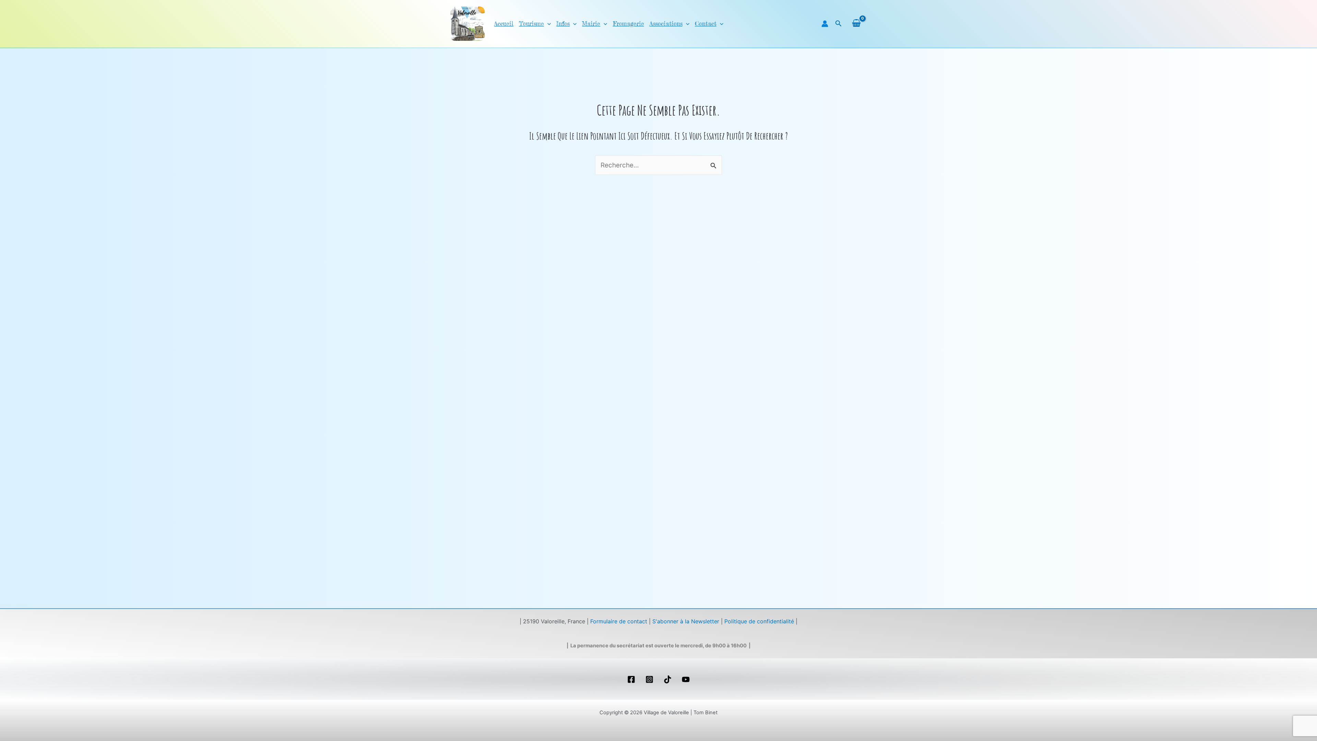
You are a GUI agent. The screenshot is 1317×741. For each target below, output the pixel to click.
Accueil (503, 23)
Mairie (591, 23)
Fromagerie (628, 23)
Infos (563, 23)
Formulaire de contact (618, 621)
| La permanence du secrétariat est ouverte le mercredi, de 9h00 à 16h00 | (658, 646)
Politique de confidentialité (759, 621)
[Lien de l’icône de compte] (824, 23)
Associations (666, 23)
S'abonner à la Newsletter (685, 621)
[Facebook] (631, 679)
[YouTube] (686, 679)
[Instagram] (649, 679)
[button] (547, 24)
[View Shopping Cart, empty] (856, 23)
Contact (705, 23)
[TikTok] (668, 679)
